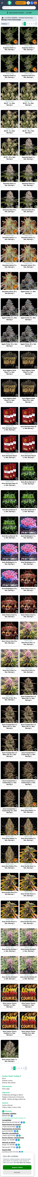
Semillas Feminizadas (26, 18)
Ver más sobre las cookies (22, 1162)
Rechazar (17, 1172)
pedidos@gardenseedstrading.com (14, 1118)
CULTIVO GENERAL (11, 18)
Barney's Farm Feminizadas (11, 20)
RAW (30, 13)
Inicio (4, 1078)
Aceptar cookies (17, 1167)
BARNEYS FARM (10, 45)
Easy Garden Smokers (16, 13)
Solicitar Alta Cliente (8, 1083)
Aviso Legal (6, 1089)
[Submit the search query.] (3, 8)
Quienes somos (7, 1081)
